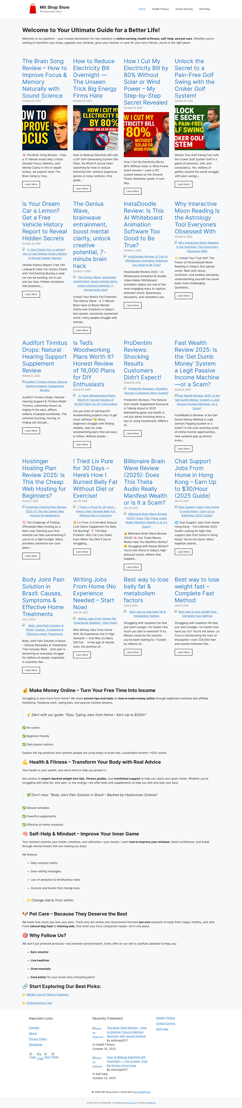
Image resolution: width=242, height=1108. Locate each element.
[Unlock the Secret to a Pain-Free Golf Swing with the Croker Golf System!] (197, 148)
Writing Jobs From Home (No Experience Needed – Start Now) (94, 593)
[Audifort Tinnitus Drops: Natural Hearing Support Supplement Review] (44, 390)
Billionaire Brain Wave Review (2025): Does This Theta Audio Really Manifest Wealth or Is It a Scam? (145, 482)
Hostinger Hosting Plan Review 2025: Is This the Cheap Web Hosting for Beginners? (44, 478)
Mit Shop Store (54, 7)
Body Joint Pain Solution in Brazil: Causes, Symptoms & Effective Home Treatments (43, 596)
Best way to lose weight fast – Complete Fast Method (197, 590)
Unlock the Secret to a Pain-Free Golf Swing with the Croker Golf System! (195, 78)
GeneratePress (141, 1092)
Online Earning (184, 9)
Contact (34, 1027)
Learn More (31, 184)
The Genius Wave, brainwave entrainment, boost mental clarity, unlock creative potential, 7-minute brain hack (92, 234)
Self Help (204, 9)
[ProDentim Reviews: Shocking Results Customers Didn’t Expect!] (146, 393)
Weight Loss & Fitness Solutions (48, 994)
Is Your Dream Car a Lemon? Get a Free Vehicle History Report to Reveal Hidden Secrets (44, 221)
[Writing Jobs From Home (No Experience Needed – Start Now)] (95, 622)
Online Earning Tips (39, 1003)
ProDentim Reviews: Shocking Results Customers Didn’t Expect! (142, 360)
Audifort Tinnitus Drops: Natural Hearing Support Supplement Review (44, 356)
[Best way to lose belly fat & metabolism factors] (146, 616)
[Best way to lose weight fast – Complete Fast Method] (197, 616)
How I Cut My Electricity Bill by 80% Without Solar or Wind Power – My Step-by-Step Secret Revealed (146, 82)
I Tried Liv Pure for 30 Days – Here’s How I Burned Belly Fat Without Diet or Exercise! (95, 478)
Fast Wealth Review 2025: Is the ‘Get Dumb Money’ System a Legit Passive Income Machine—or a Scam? (197, 363)
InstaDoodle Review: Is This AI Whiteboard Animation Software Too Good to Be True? (144, 224)
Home (142, 9)
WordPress (151, 1103)
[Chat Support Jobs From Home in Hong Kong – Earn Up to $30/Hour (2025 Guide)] (197, 515)
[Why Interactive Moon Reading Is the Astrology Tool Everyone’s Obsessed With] (197, 251)
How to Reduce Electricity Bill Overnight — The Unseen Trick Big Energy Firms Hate (95, 78)
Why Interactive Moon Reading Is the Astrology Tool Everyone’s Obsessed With (197, 217)
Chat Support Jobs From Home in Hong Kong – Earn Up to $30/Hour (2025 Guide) (195, 478)
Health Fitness (160, 9)
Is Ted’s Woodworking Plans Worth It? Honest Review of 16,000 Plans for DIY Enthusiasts (94, 363)
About (33, 1033)
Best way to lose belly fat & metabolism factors (146, 590)
